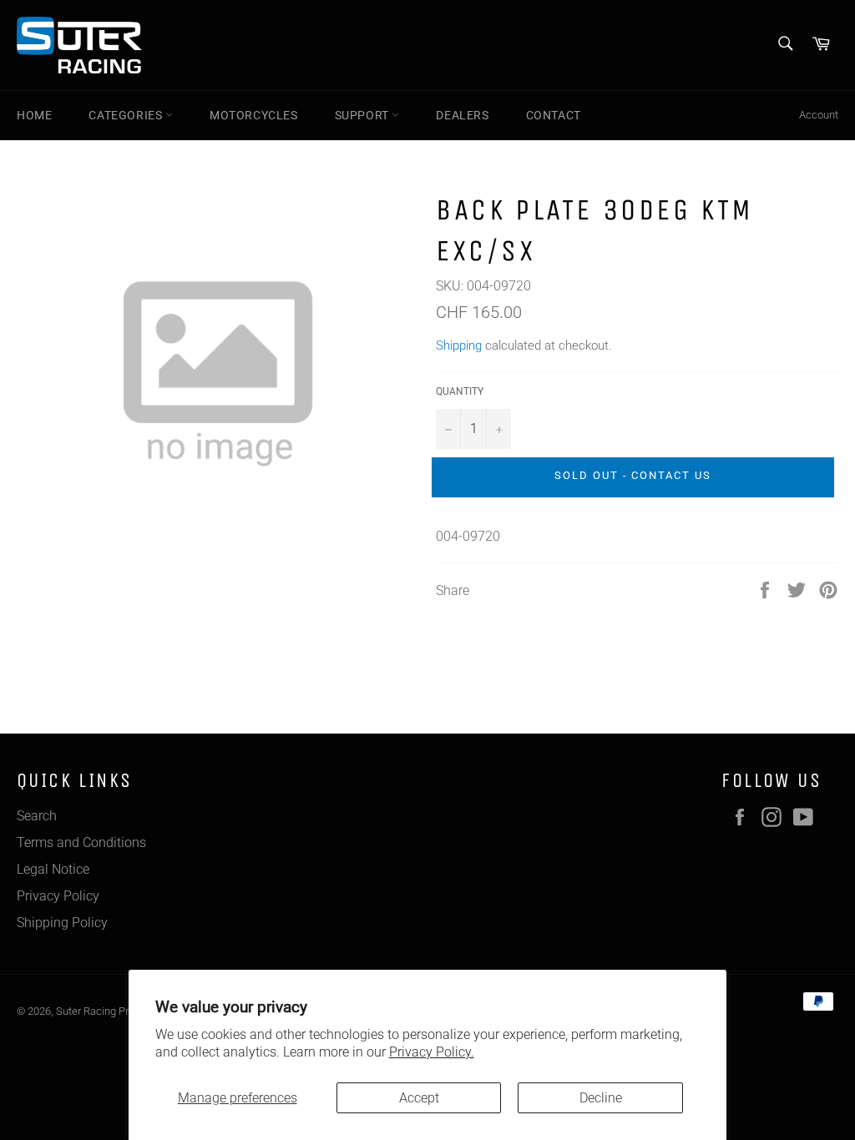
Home (34, 115)
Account (818, 114)
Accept (419, 1098)
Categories (127, 115)
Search (37, 816)
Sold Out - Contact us (632, 475)
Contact (553, 115)
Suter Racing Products (108, 1011)
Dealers (462, 115)
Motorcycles (254, 115)
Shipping (459, 345)
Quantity (459, 391)
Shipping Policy (62, 923)
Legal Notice (53, 869)
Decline (600, 1098)
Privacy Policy (58, 896)
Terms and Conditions (81, 842)
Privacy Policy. (431, 1052)
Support (363, 115)
